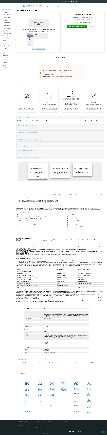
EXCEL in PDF (89, 400)
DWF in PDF (52, 382)
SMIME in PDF (76, 411)
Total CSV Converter (6, 20)
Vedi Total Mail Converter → (93, 26)
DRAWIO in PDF (65, 388)
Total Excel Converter (7, 17)
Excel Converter (56, 421)
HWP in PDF (89, 404)
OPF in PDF (89, 411)
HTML (30, 41)
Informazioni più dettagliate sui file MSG (50, 324)
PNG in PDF (64, 383)
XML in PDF (40, 381)
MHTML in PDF (52, 387)
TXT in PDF (64, 381)
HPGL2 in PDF (40, 395)
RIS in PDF (64, 389)
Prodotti (65, 6)
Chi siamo (81, 6)
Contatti (76, 6)
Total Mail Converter (5, 23)
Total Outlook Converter (7, 25)
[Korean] (62, 431)
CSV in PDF (40, 389)
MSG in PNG (91, 362)
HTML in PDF (52, 383)
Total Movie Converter (7, 33)
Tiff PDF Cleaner (6, 43)
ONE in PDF (76, 401)
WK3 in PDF (27, 388)
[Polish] (55, 431)
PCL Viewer (5, 65)
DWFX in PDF (89, 389)
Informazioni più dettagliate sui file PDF (50, 352)
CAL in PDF (76, 381)
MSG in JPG (64, 362)
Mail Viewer (5, 62)
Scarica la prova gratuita (77, 26)
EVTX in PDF (64, 390)
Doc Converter (45, 421)
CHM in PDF (27, 383)
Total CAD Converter (6, 19)
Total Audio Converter (7, 31)
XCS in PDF (76, 392)
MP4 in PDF (40, 387)
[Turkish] (58, 431)
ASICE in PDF (89, 412)
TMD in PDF (89, 407)
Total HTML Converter (7, 12)
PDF (29, 35)
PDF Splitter (5, 40)
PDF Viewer (5, 67)
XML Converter (62, 421)
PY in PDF (88, 408)
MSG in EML (38, 362)
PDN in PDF (52, 395)
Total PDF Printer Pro (7, 46)
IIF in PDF (88, 398)
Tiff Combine (5, 50)
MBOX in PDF (27, 387)
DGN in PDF (76, 388)
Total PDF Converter (6, 14)
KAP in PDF (27, 390)
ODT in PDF (89, 384)
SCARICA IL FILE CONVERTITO (38, 49)
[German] (49, 431)
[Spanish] (45, 431)
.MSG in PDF (64, 316)
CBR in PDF (27, 381)
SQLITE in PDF (52, 405)
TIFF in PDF (64, 387)
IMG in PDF (52, 381)
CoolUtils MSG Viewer (47, 318)
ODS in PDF (27, 401)
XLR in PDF (88, 387)
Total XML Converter (6, 22)
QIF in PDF (88, 395)
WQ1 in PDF (89, 382)
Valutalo (60, 183)
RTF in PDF (76, 405)
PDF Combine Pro (6, 38)
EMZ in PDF (76, 387)
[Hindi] (60, 431)
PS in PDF (76, 384)
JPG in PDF (64, 384)
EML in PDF (96, 262)
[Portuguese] (47, 431)
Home (48, 6)
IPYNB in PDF (27, 411)
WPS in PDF (89, 406)
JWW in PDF (76, 389)
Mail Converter (39, 421)
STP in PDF (89, 393)
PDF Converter (27, 421)
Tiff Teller (4, 51)
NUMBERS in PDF (53, 404)
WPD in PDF (89, 405)
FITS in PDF (40, 388)
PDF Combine (5, 37)
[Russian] (53, 431)
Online (53, 6)
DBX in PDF (89, 410)
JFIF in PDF (52, 394)
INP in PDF (27, 410)
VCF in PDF (52, 388)
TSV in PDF (27, 395)
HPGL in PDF (40, 390)
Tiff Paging (5, 48)
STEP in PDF (89, 392)
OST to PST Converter (7, 28)
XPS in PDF (40, 393)
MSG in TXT (24, 363)
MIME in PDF (76, 410)
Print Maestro (5, 55)
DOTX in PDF (89, 401)
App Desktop (59, 6)
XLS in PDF (40, 382)
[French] (56, 431)
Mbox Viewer (5, 64)
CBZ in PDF (27, 382)
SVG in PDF (27, 394)
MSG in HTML (51, 362)
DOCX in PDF (40, 394)
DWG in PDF (89, 388)
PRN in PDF (64, 382)
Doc (29, 39)
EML (29, 37)
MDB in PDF (52, 401)
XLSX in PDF (40, 383)
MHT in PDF (52, 393)
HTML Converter (50, 421)
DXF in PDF (89, 383)
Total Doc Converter (6, 15)
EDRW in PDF (76, 393)
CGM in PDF (27, 393)
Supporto (70, 6)
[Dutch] (51, 431)
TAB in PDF (40, 401)
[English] (43, 431)
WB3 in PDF (40, 384)
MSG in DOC (24, 362)
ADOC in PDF (52, 384)
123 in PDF (27, 389)
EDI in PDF (88, 394)
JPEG (30, 42)
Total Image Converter (7, 30)
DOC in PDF (76, 404)
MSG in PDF (52, 390)
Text (29, 44)
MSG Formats (46, 323)
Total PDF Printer (6, 45)
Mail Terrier (5, 57)
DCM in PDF (89, 381)
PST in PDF (27, 384)
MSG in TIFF (77, 362)
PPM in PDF (76, 383)
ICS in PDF (88, 399)
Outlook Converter (34, 421)
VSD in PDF (76, 382)
